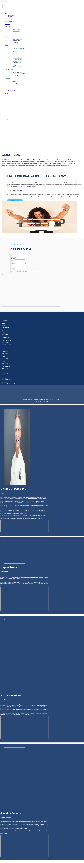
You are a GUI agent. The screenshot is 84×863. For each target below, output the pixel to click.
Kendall (6, 45)
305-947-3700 (5, 368)
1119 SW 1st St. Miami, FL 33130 (16, 30)
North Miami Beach (9, 69)
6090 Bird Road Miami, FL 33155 (16, 82)
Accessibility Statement (50, 399)
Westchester (7, 78)
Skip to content (3, 1)
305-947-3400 (15, 75)
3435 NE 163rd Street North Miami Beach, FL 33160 (19, 73)
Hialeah (6, 36)
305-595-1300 (15, 51)
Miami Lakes (8, 54)
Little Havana (8, 26)
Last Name (13, 257)
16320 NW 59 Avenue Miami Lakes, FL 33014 (17, 59)
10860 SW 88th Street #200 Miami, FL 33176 (18, 49)
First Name (13, 255)
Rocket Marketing (44, 401)
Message (13, 268)
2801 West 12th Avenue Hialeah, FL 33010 (17, 40)
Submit (13, 269)
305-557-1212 (5, 382)
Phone (13, 260)
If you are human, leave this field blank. (19, 271)
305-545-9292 (15, 32)
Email (12, 258)
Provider (13, 263)
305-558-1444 (5, 378)
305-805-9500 (15, 42)
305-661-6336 (15, 85)
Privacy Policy (58, 399)
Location (13, 261)
